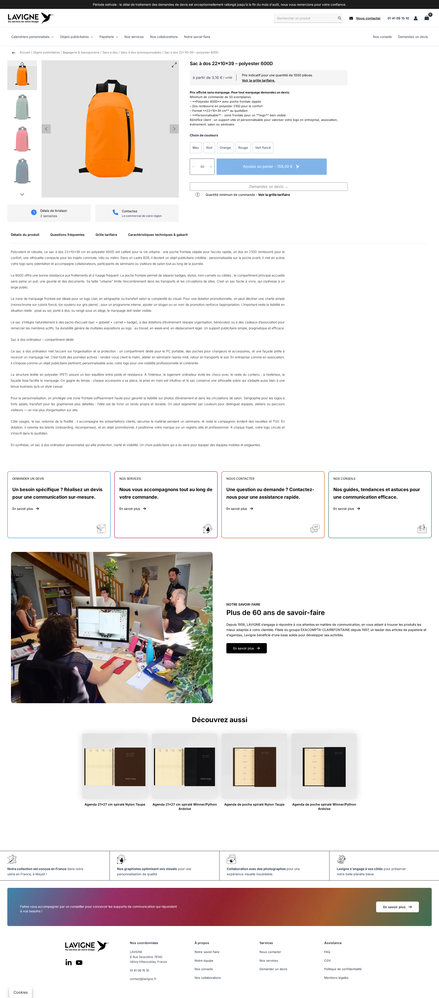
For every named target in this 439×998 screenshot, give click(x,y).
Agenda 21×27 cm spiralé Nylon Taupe (115, 804)
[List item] (68, 962)
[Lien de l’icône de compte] (416, 18)
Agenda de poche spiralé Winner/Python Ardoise (324, 806)
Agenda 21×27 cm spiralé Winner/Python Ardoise (185, 806)
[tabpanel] (219, 350)
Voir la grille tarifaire (274, 195)
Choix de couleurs (204, 135)
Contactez (129, 211)
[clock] (34, 212)
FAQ (327, 952)
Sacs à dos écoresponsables (141, 52)
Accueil (25, 52)
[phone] (115, 212)
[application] (51, 37)
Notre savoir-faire (207, 952)
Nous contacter (270, 952)
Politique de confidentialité (343, 969)
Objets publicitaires (46, 52)
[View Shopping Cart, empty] (426, 18)
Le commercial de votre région (142, 216)
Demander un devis (273, 969)
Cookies (20, 992)
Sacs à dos (110, 52)
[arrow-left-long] (13, 53)
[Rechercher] (340, 18)
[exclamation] (197, 194)
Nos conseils (204, 969)
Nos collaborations (208, 977)
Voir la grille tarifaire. (258, 80)
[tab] (27, 236)
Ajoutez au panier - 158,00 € (268, 166)
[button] (365, 18)
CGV (327, 960)
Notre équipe (204, 960)
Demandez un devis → (268, 186)
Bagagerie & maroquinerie (81, 52)
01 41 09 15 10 (398, 18)
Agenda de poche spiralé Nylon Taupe (254, 804)
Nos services (269, 960)
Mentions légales (336, 977)
